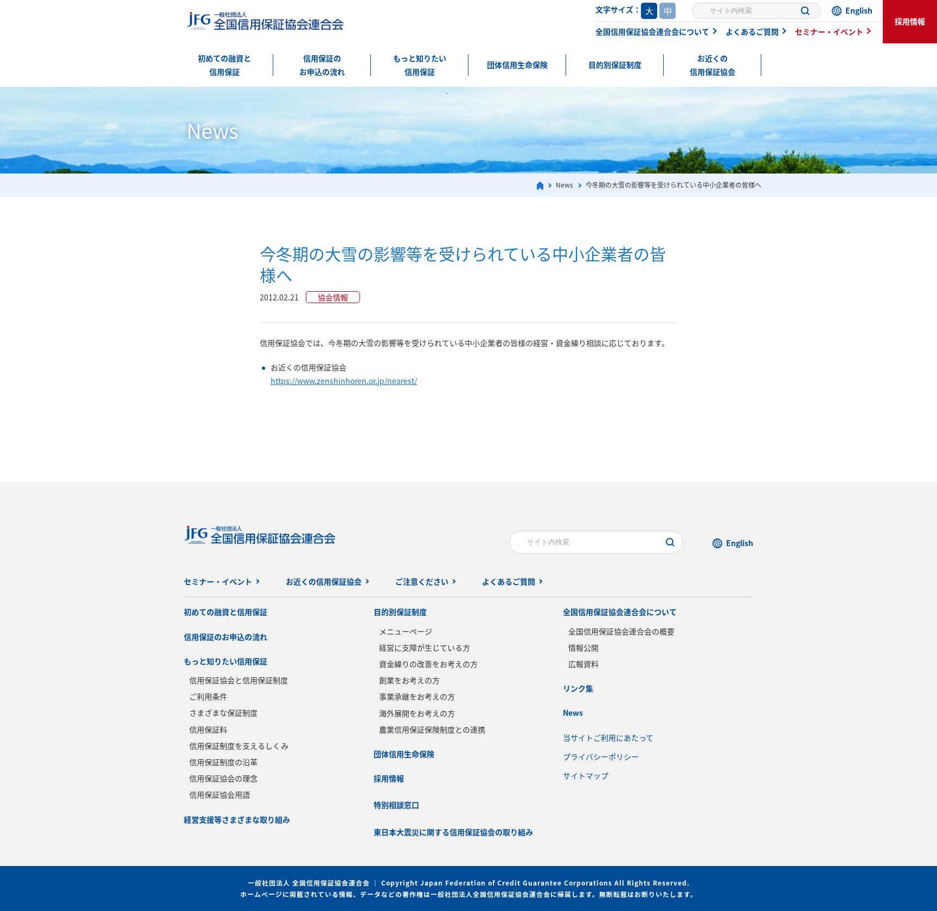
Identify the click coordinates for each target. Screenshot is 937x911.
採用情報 (910, 21)
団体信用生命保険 (517, 64)
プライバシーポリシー (601, 756)
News (573, 712)
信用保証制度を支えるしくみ (238, 745)
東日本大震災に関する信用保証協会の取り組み (453, 831)
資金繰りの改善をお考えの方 (428, 663)
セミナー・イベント (829, 31)
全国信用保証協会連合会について (652, 31)
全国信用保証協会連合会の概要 (621, 631)
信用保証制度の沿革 (223, 761)
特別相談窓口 (396, 804)
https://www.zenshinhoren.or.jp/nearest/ (344, 380)
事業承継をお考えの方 (417, 696)
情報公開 (583, 647)
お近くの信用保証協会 (712, 65)
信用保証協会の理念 (223, 778)
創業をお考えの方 (409, 680)
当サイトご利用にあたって (608, 737)
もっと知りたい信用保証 (419, 65)
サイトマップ (585, 775)
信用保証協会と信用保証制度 (238, 680)
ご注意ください (421, 581)
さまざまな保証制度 (223, 712)
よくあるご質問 (752, 31)
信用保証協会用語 (219, 794)
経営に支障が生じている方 (424, 647)
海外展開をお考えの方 (417, 713)
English (858, 10)
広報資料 (583, 663)
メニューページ (405, 631)
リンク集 (578, 688)
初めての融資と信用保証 (224, 65)
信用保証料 (208, 729)
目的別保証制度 (614, 64)
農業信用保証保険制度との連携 (432, 729)
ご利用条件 (208, 696)
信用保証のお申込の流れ (322, 65)
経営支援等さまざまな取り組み (237, 819)
